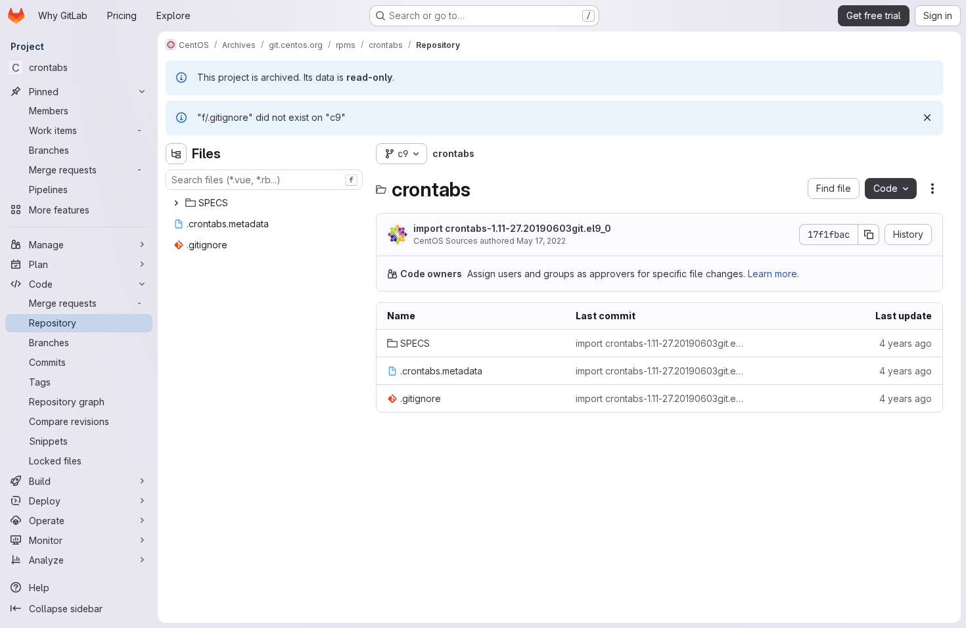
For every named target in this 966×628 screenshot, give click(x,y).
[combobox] (264, 179)
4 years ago (905, 343)
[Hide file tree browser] (176, 153)
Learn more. (773, 273)
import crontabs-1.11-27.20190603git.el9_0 (512, 228)
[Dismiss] (927, 117)
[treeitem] (265, 202)
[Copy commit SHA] (868, 234)
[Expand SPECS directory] (176, 203)
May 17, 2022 (541, 241)
